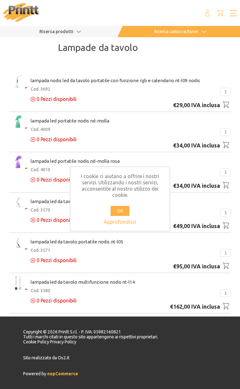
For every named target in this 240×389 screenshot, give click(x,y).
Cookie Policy (36, 341)
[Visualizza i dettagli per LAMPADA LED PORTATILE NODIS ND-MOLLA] (18, 122)
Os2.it (63, 357)
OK (120, 210)
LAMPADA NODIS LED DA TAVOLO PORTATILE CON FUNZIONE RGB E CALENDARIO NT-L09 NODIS (115, 80)
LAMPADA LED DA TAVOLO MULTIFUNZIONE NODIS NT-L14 (83, 282)
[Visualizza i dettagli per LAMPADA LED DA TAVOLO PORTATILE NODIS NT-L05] (18, 243)
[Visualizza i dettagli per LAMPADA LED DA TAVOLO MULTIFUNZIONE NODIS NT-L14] (18, 283)
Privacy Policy (63, 341)
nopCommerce (62, 373)
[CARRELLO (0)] (220, 13)
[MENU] (233, 13)
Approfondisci (120, 222)
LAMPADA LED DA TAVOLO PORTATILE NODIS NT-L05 (77, 241)
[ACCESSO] (207, 13)
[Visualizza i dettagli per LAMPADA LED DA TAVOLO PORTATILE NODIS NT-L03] (18, 203)
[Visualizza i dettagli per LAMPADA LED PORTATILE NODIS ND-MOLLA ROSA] (18, 162)
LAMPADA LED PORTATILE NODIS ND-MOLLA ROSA (75, 161)
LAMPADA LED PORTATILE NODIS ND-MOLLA (70, 120)
